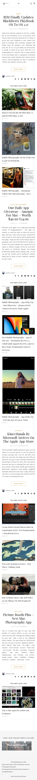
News (18, 14)
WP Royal (23, 776)
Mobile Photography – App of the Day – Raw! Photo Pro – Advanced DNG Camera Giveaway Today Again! (18, 305)
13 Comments (22, 223)
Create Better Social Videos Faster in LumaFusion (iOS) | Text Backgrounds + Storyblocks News (18, 530)
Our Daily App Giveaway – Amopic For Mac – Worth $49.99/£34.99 (18, 213)
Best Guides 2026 (11, 764)
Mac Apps (18, 611)
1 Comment (22, 626)
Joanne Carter (10, 76)
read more (18, 69)
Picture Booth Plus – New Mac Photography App (18, 618)
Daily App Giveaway (18, 204)
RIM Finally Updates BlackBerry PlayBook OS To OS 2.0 (18, 21)
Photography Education (9, 767)
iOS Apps (18, 430)
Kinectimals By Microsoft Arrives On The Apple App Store (18, 437)
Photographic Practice (23, 764)
